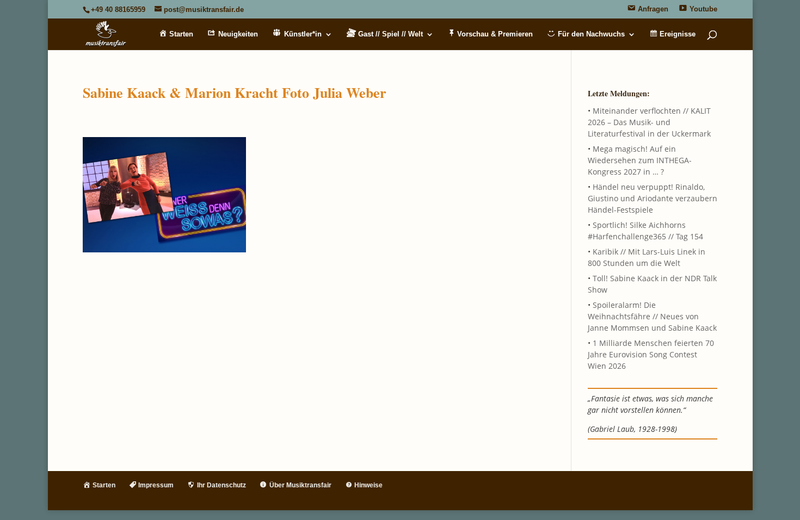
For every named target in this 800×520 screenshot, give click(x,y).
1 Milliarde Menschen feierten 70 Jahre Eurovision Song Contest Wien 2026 (651, 354)
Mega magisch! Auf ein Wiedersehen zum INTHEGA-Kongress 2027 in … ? (640, 160)
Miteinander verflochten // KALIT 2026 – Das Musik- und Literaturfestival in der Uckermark (649, 122)
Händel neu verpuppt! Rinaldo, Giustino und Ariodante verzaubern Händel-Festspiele (652, 198)
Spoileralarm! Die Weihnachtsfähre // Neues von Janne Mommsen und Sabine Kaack (652, 316)
